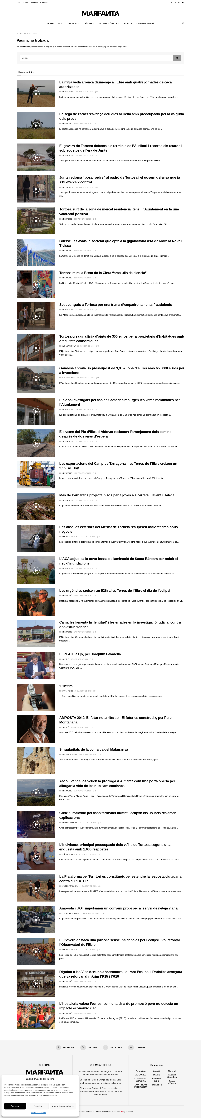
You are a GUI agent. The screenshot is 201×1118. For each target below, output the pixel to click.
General (172, 1071)
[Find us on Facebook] (171, 2)
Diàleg (156, 1075)
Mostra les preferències (63, 1106)
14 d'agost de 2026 (88, 823)
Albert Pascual (70, 823)
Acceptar (15, 1106)
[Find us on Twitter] (175, 2)
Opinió (66, 659)
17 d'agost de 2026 (87, 537)
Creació (156, 1071)
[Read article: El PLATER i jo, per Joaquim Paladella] (36, 665)
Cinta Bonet (69, 92)
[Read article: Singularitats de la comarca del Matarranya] (36, 761)
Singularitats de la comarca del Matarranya (93, 749)
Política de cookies (38, 1113)
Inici (18, 2)
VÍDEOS (127, 23)
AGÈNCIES (140, 1075)
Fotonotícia (156, 1085)
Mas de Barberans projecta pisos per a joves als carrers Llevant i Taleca (116, 495)
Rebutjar (38, 1106)
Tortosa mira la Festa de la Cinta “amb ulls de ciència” (103, 273)
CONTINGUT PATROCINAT (140, 1086)
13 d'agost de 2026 (87, 950)
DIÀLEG (88, 23)
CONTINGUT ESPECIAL (140, 1079)
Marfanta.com (79, 1112)
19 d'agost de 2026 (84, 310)
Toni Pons (68, 691)
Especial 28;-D (156, 1079)
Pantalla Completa (172, 1076)
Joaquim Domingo (71, 913)
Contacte (44, 2)
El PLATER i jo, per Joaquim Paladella (90, 654)
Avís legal (90, 1112)
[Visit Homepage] (100, 12)
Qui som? (25, 2)
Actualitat (141, 1071)
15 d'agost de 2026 (82, 791)
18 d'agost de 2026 (84, 409)
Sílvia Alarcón (70, 537)
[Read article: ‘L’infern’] (36, 697)
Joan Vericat (69, 346)
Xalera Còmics (107, 23)
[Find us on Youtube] (183, 2)
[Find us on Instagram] (179, 2)
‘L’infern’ (66, 686)
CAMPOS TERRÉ (146, 23)
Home (19, 33)
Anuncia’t (35, 2)
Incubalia (129, 1112)
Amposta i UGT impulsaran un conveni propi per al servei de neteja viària (118, 908)
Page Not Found (30, 33)
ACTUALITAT (53, 23)
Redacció (67, 124)
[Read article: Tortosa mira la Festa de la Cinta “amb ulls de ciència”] (36, 284)
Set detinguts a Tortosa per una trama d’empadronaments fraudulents (115, 305)
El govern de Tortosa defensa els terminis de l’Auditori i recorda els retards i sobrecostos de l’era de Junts (100, 1091)
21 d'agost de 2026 (84, 92)
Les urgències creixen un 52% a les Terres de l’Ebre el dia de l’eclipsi (114, 590)
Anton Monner (70, 754)
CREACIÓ (72, 23)
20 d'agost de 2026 (82, 219)
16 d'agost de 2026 (83, 691)
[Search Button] (183, 23)
